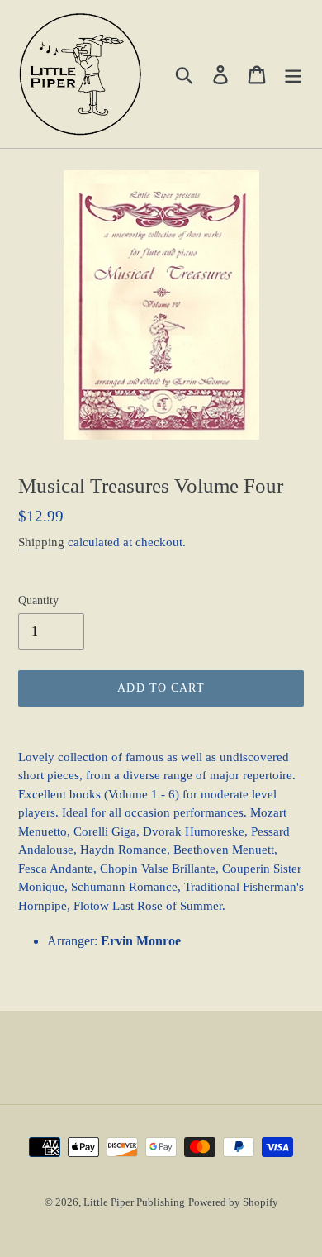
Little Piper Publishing (134, 1202)
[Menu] (293, 74)
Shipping (41, 542)
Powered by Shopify (233, 1202)
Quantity (38, 600)
